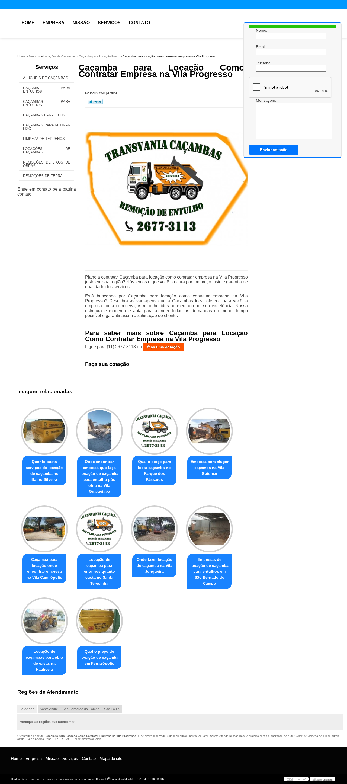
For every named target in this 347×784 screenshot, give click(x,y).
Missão (81, 22)
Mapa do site (110, 758)
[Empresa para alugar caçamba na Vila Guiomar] (209, 431)
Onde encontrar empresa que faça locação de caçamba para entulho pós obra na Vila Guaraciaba (99, 476)
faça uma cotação (163, 347)
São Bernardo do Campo (81, 709)
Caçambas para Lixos (44, 115)
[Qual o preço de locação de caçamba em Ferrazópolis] (99, 620)
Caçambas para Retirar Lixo (46, 127)
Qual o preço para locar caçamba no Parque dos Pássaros (154, 470)
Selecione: (27, 709)
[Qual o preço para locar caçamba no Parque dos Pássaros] (154, 431)
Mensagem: (261, 100)
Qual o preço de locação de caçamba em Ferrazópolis (99, 657)
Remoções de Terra (43, 176)
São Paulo (112, 709)
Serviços (109, 22)
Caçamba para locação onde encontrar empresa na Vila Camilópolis (44, 568)
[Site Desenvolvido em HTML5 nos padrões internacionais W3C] (296, 779)
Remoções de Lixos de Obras (46, 164)
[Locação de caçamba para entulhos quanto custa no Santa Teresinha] (99, 528)
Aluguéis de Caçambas (45, 78)
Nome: (261, 30)
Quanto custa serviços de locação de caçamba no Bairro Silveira (44, 470)
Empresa (54, 22)
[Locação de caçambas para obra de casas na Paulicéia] (44, 620)
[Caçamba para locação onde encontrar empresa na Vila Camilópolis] (44, 528)
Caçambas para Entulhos (46, 103)
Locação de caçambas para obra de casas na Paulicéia (44, 660)
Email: (261, 46)
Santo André (49, 709)
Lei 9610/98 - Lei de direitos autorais (78, 738)
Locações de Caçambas (46, 150)
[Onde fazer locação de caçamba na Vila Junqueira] (154, 528)
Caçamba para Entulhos (46, 90)
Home (27, 22)
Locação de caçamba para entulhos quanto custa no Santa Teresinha (99, 571)
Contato (139, 22)
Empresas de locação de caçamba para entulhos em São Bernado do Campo (210, 571)
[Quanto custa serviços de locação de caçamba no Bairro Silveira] (44, 431)
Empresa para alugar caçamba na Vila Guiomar (210, 467)
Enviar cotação (274, 150)
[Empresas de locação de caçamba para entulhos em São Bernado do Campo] (209, 528)
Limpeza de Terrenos (44, 139)
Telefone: (261, 63)
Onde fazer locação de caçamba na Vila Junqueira (154, 565)
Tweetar (95, 101)
